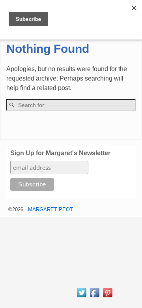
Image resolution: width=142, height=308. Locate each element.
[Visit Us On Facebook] (94, 296)
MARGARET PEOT (50, 209)
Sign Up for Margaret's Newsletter (60, 153)
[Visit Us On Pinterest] (107, 296)
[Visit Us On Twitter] (81, 296)
